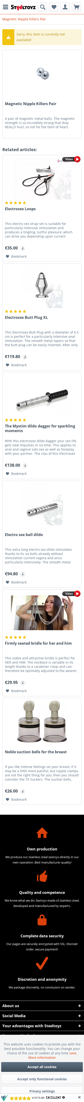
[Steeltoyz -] (23, 8)
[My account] (65, 7)
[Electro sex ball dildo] (42, 504)
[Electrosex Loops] (42, 178)
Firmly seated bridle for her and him (38, 643)
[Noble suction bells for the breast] (42, 721)
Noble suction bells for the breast (36, 752)
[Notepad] (53, 7)
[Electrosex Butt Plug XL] (42, 287)
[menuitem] (7, 7)
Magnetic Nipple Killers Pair (30, 103)
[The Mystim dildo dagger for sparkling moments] (42, 396)
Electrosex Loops (20, 208)
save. (73, 1053)
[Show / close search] (42, 7)
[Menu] (7, 7)
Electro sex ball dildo (24, 534)
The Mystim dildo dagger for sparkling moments (40, 428)
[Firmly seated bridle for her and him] (42, 613)
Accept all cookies (42, 1067)
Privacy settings (42, 1091)
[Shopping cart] (76, 7)
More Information (42, 1057)
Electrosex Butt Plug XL (26, 317)
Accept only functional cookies (42, 1079)
